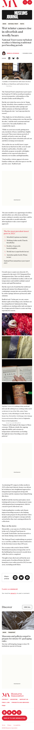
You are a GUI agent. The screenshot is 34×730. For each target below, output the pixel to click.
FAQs (3, 705)
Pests (22, 23)
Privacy (9, 725)
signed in (13, 593)
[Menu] (29, 2)
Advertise (13, 699)
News (4, 23)
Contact (5, 699)
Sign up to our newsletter (14, 718)
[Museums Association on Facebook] (9, 712)
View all (27, 607)
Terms (3, 725)
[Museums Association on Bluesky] (14, 712)
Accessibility (17, 725)
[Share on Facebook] (17, 58)
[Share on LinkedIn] (9, 58)
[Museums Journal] (17, 15)
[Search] (25, 2)
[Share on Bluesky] (13, 58)
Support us (24, 699)
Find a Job (6, 702)
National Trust (13, 23)
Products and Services (20, 702)
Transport (11, 632)
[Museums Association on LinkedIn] (4, 712)
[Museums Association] (9, 2)
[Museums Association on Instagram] (19, 712)
